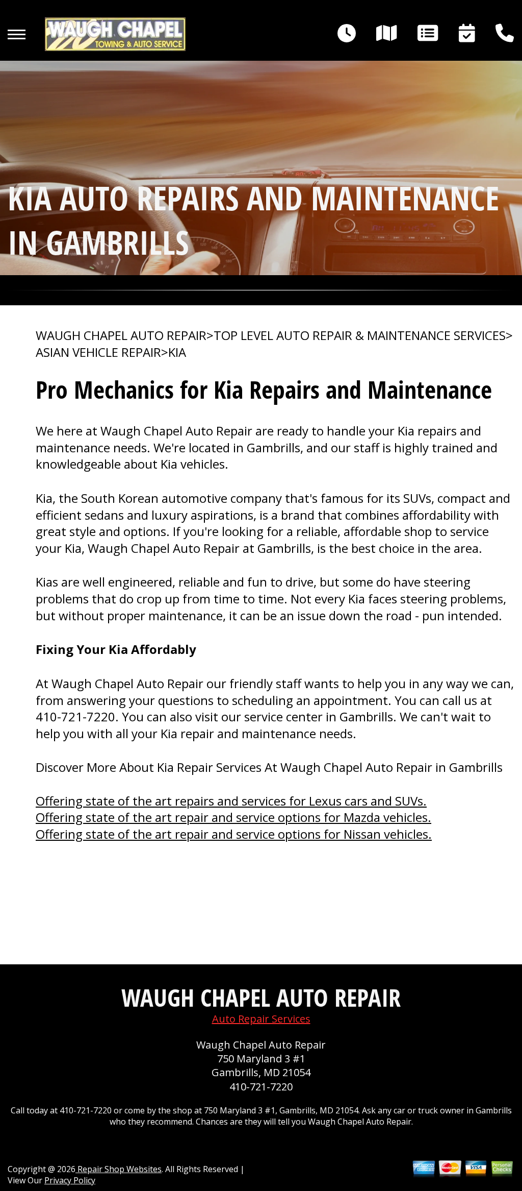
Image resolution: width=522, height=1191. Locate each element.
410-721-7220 (75, 716)
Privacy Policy (69, 1180)
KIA (177, 352)
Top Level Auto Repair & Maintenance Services (360, 335)
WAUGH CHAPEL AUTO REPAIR (121, 335)
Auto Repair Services (261, 1019)
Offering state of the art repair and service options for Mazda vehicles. (233, 817)
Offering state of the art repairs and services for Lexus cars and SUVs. (231, 800)
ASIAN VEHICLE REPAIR (98, 352)
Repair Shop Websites (118, 1169)
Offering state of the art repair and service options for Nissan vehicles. (234, 833)
